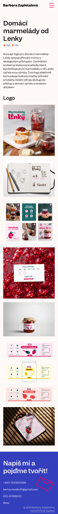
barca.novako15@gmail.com (20, 489)
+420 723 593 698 (14, 482)
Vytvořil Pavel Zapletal (42, 510)
